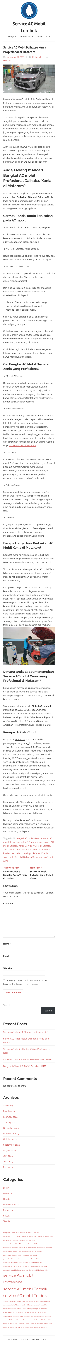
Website (7, 968)
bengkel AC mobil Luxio (11, 1236)
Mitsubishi (8, 1210)
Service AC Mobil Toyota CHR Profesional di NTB (27, 1059)
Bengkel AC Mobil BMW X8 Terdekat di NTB (25, 1066)
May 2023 (8, 1167)
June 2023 (8, 1161)
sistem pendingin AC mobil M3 (37, 1305)
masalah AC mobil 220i (27, 1240)
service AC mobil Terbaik (25, 1289)
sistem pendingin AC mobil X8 (37, 1308)
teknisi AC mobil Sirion (25, 1327)
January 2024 (10, 1122)
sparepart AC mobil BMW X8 (13, 1316)
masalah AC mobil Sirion (27, 1247)
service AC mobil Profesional (18, 1278)
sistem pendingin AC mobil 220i (14, 1301)
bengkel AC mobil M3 (28, 1236)
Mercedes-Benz (11, 1204)
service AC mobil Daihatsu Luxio (14, 1270)
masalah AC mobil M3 (10, 1247)
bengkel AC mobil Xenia (27, 838)
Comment (9, 903)
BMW (6, 1188)
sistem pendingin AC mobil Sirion (14, 1308)
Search (6, 1005)
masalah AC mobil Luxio (31, 1244)
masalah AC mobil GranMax (12, 1244)
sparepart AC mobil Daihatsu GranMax (37, 1316)
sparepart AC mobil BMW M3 (35, 1312)
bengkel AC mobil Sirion (45, 1236)
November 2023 (11, 1133)
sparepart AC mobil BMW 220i (13, 1312)
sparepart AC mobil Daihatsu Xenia (20, 857)
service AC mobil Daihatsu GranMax (35, 1266)
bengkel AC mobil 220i (11, 1232)
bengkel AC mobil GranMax (29, 1232)
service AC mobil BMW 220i (12, 1262)
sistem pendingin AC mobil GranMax (38, 1301)
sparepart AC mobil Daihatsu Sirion (40, 1320)
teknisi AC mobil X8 (40, 1327)
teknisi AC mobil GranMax (27, 1323)
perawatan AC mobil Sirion (12, 1259)
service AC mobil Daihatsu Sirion (37, 1270)
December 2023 (11, 1128)
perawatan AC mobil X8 (31, 1259)
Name (7, 944)
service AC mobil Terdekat (26, 1295)
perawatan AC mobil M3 (31, 1255)
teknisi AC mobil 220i (10, 1323)
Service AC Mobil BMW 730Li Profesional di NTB (27, 1032)
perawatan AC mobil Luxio (12, 1255)
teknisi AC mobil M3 (10, 1327)
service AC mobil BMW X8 (12, 1266)
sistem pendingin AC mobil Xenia (32, 853)
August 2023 (9, 1150)
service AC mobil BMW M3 (32, 1262)
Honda (6, 1199)
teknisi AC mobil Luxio (44, 1323)
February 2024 (10, 1117)
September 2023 (11, 1145)
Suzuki (6, 1215)
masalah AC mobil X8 (44, 1247)
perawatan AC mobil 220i (12, 1251)
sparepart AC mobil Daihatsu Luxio (15, 1320)
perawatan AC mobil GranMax (32, 1251)
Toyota (6, 1221)
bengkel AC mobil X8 (10, 1240)
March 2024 (9, 1111)
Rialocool (36, 57)
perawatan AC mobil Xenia (29, 842)
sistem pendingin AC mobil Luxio (14, 1305)
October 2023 (10, 1139)
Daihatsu (7, 60)
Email (6, 956)
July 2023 (8, 1156)
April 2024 (8, 1105)
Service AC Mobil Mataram (22, 445)
